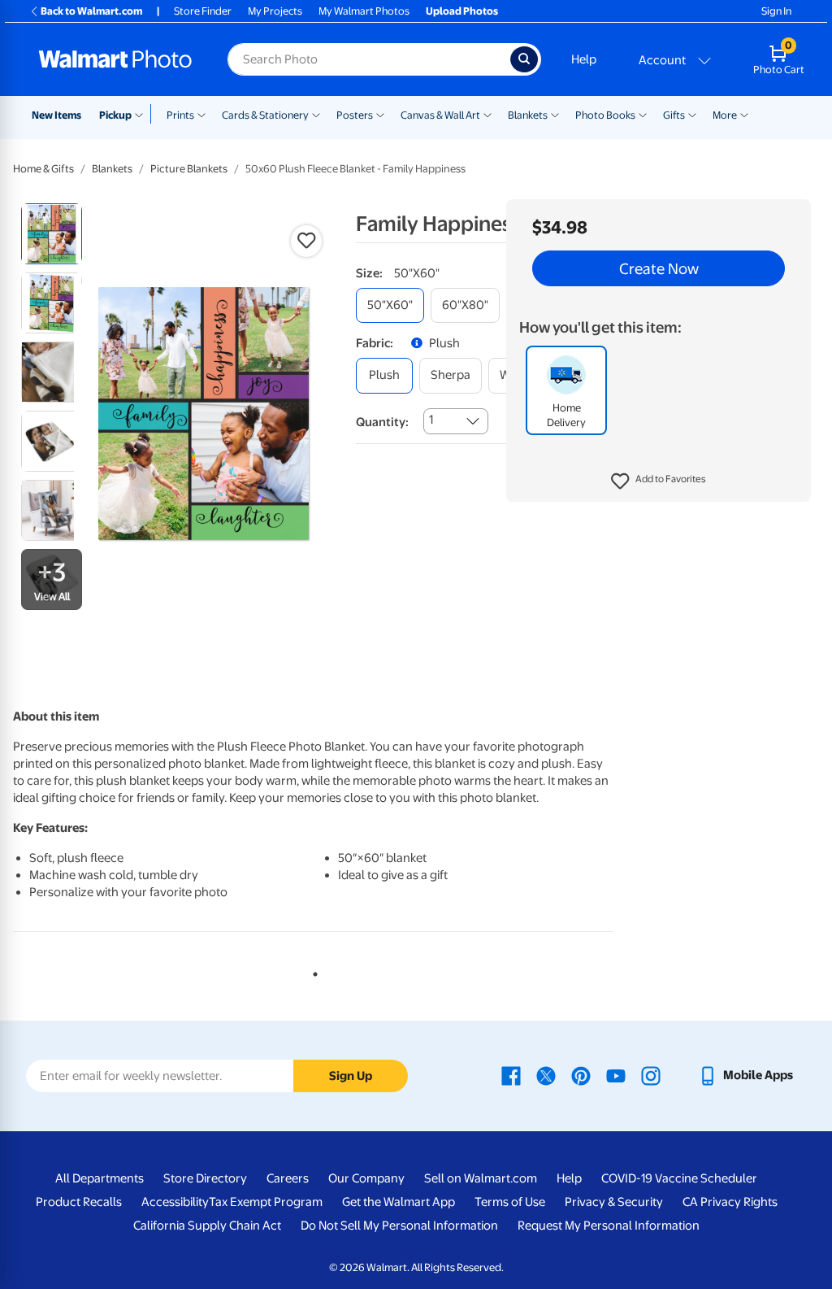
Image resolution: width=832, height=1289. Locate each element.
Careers (287, 1178)
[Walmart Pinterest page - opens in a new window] (581, 1075)
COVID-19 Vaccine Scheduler (679, 1178)
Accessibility (175, 1202)
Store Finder (203, 11)
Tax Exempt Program (266, 1202)
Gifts (674, 115)
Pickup (115, 115)
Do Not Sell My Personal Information (399, 1225)
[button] (658, 481)
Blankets (528, 115)
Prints (180, 115)
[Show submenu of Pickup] (142, 114)
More (725, 115)
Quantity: (382, 422)
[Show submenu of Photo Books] (643, 114)
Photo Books (605, 115)
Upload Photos (462, 11)
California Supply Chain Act (207, 1225)
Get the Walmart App (398, 1202)
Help (583, 59)
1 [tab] (312, 971)
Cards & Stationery (265, 115)
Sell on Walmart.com (480, 1178)
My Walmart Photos (364, 11)
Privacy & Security (614, 1202)
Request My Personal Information (609, 1225)
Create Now (659, 268)
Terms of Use (509, 1202)
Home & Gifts (43, 169)
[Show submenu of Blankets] (555, 114)
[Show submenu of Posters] (380, 114)
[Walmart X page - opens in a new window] (546, 1075)
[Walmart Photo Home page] (115, 59)
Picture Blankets (189, 169)
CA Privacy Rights (730, 1202)
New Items (56, 115)
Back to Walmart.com (91, 11)
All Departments (99, 1178)
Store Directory (205, 1178)
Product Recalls (79, 1202)
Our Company (366, 1178)
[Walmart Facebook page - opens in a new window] (511, 1075)
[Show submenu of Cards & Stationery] (316, 114)
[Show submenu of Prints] (201, 114)
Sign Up (350, 1076)
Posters (354, 115)
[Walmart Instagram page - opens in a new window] (651, 1075)
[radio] (51, 233)
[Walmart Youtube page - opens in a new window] (616, 1075)
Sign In (776, 11)
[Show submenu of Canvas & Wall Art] (487, 114)
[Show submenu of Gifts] (692, 114)
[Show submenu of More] (744, 114)
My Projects (275, 11)
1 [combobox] (431, 419)
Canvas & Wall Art (440, 115)
